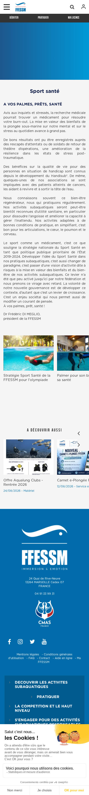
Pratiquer (43, 17)
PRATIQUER (48, 697)
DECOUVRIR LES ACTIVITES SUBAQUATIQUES (41, 684)
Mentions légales (28, 654)
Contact (44, 658)
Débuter (14, 17)
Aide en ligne (63, 658)
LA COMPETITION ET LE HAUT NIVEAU (43, 708)
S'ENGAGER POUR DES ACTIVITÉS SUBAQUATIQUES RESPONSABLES (48, 722)
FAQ (31, 658)
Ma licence (73, 17)
